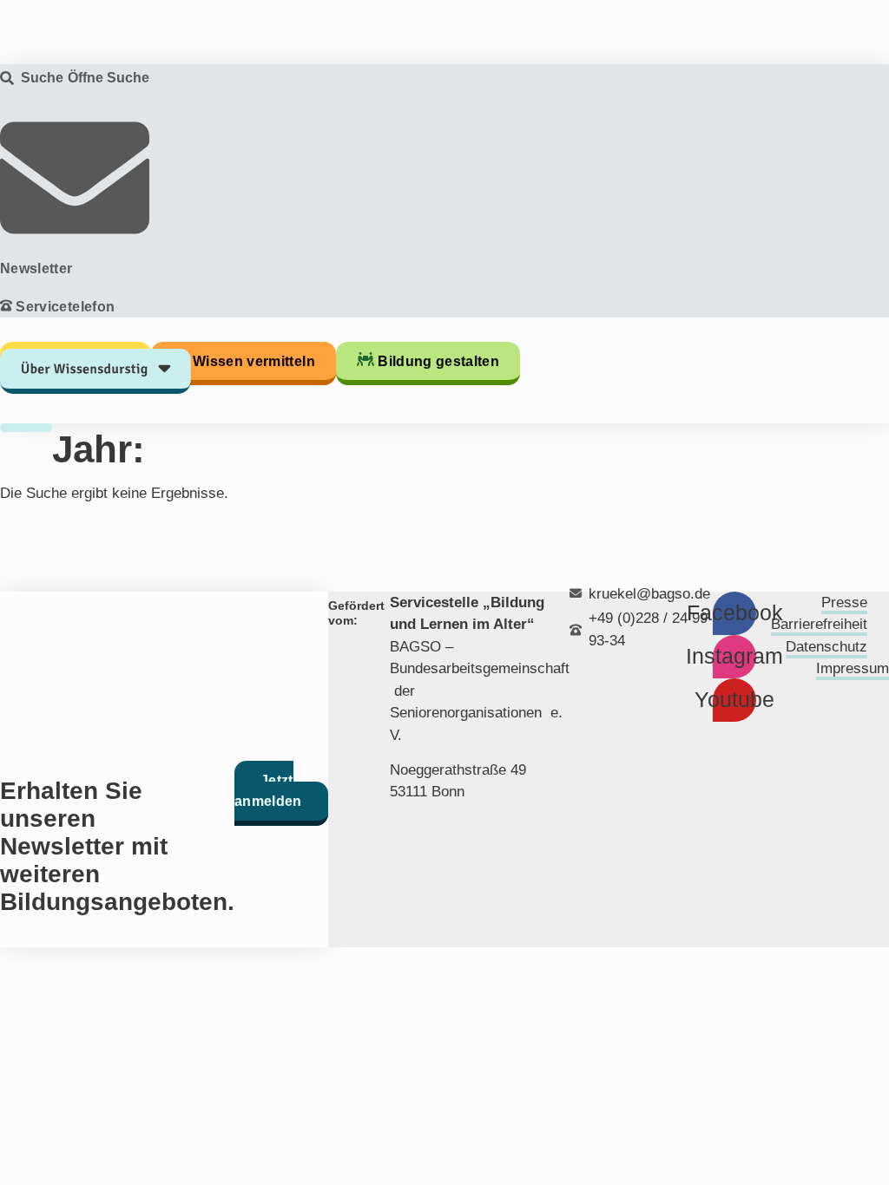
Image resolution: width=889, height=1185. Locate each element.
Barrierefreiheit (819, 624)
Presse (844, 602)
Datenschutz (826, 646)
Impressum (852, 668)
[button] (95, 327)
